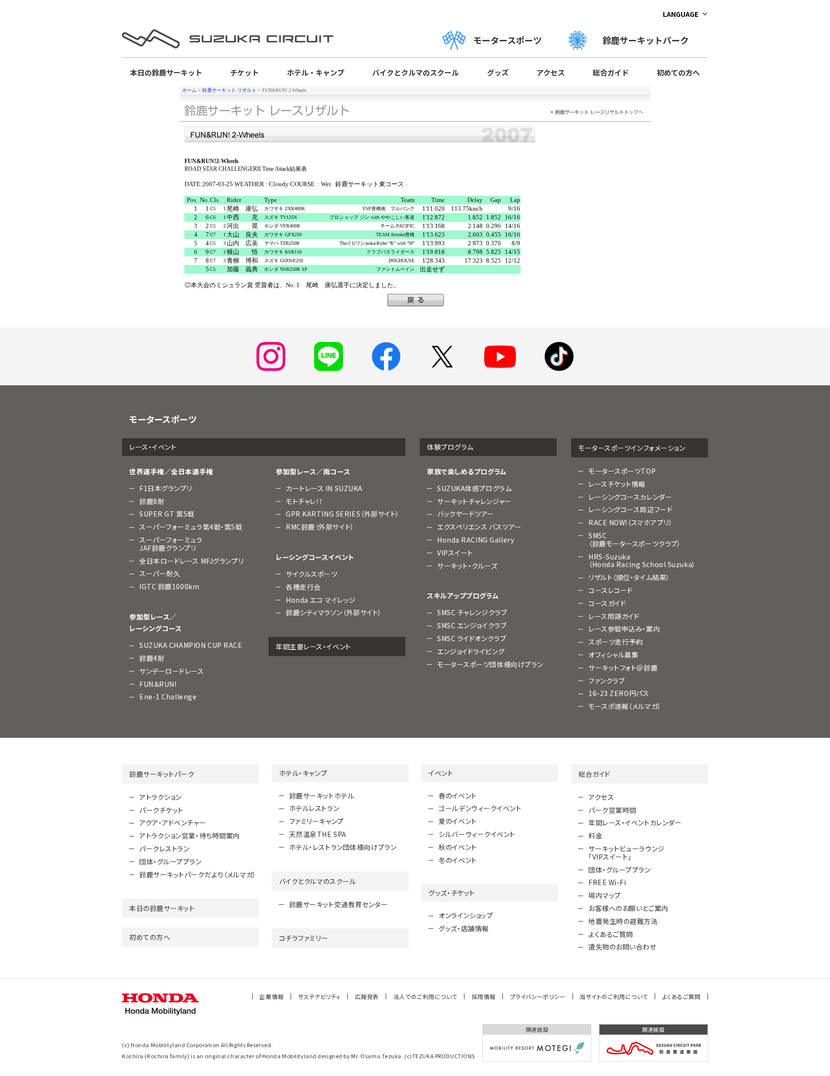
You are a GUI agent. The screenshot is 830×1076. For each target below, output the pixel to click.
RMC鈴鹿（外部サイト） (320, 527)
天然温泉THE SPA (317, 834)
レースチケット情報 (617, 484)
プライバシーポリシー (538, 996)
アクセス (551, 72)
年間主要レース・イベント (313, 646)
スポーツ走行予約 (615, 641)
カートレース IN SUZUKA (324, 488)
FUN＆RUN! (157, 684)
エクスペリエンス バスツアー (479, 527)
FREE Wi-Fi (607, 882)
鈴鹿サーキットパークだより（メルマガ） (197, 874)
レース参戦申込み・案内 (624, 628)
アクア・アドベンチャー (172, 822)
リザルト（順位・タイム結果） (629, 577)
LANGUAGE (680, 14)
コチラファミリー (303, 938)
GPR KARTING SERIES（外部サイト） (343, 514)
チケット (244, 72)
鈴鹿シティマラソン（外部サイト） (334, 612)
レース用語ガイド (613, 616)
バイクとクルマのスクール (415, 72)
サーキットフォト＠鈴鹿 (623, 667)
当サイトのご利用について (614, 996)
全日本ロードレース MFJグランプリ (191, 561)
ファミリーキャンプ (316, 821)
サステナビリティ (319, 996)
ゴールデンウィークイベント (480, 808)
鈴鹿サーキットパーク (649, 40)
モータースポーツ (507, 40)
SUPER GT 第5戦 (167, 514)
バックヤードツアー (465, 514)
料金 (595, 835)
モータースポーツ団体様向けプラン (490, 664)
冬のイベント (457, 860)
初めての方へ (678, 72)
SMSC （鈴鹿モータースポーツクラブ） (634, 539)
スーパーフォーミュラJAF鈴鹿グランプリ (171, 544)
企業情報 (271, 996)
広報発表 (367, 996)
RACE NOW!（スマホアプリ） (630, 522)
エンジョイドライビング (470, 651)
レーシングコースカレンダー (630, 497)
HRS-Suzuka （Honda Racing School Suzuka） (642, 561)
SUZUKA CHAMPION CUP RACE (190, 645)
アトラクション (160, 797)
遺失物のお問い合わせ (622, 946)
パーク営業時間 (612, 810)
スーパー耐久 (159, 573)
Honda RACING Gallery (475, 539)
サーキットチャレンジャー (474, 501)
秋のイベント (457, 847)
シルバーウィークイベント (477, 834)
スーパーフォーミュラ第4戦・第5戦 (191, 527)
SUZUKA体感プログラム (474, 488)
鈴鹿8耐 (151, 501)
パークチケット (161, 810)
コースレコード (610, 590)
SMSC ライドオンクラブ (471, 638)
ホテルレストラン (314, 808)
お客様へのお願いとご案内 (628, 908)
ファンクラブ (606, 680)
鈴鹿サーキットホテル (321, 795)
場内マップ (604, 895)
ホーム (189, 90)
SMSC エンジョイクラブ (471, 625)
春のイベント (457, 795)
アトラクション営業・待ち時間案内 (189, 835)
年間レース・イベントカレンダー (635, 822)
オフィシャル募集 (613, 654)
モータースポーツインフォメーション (631, 448)
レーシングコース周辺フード (630, 509)
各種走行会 (303, 587)
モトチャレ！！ (304, 501)
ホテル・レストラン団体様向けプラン (343, 847)
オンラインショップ (466, 915)
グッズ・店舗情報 (463, 928)
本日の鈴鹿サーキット (166, 72)
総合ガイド (611, 72)
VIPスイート (455, 552)
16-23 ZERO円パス (618, 693)
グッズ (498, 72)
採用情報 (484, 996)
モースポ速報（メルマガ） (624, 706)
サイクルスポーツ (311, 574)
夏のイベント (457, 821)
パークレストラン (164, 848)
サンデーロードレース (171, 671)
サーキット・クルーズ (467, 565)
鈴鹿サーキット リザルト (229, 90)
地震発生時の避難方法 (623, 921)
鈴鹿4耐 (151, 658)
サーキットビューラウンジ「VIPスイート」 (626, 852)
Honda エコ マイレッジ (321, 600)
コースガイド (607, 603)
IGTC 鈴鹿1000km (169, 586)
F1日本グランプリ (165, 488)
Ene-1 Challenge (167, 696)
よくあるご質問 (610, 934)
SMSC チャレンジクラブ (472, 612)
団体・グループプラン (170, 861)
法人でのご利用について (425, 996)
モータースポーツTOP (622, 471)
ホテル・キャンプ (315, 72)
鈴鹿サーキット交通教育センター (338, 904)
